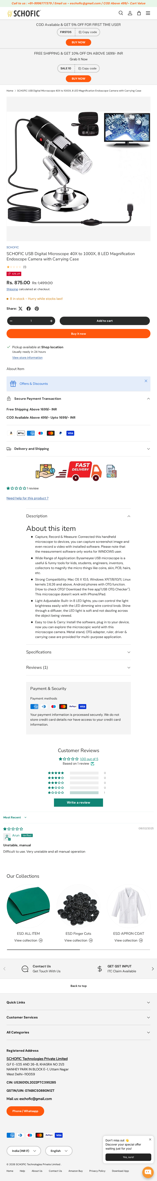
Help (22, 1171)
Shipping (12, 289)
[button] (139, 13)
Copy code (89, 32)
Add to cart (105, 321)
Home (10, 90)
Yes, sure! (128, 1157)
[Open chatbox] (148, 1172)
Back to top (79, 986)
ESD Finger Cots (78, 933)
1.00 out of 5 (89, 759)
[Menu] (148, 13)
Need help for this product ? (27, 498)
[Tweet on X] (20, 309)
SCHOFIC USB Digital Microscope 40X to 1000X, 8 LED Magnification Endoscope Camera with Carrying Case (79, 90)
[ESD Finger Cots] (78, 906)
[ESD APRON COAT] (128, 906)
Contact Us (55, 1171)
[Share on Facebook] (29, 309)
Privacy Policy (97, 1171)
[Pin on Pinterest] (37, 309)
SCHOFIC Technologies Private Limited (38, 1164)
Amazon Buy (75, 1171)
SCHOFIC (13, 247)
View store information (27, 357)
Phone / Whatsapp (25, 1111)
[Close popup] (150, 1139)
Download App (120, 1171)
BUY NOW (78, 42)
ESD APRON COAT (128, 933)
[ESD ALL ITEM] (28, 906)
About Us (37, 1171)
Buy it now (78, 334)
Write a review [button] (78, 802)
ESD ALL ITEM (28, 933)
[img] (13, 829)
